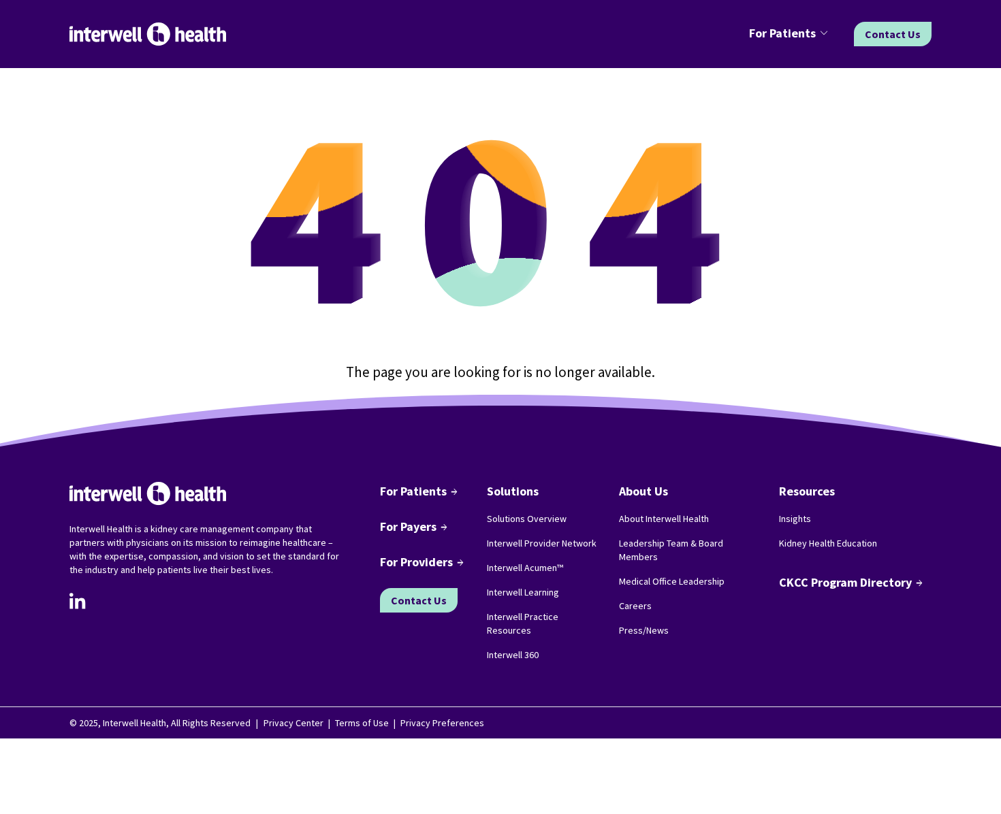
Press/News (644, 630)
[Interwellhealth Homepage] (147, 34)
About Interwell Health (664, 518)
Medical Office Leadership (672, 581)
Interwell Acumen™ (525, 567)
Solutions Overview (527, 518)
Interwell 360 (513, 655)
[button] (790, 34)
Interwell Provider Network (542, 543)
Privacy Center (293, 723)
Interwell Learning (523, 592)
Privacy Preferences (442, 723)
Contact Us (893, 34)
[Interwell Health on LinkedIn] (77, 601)
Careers (635, 606)
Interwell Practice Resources (522, 623)
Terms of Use (362, 723)
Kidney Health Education (828, 543)
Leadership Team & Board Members (671, 550)
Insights (795, 518)
